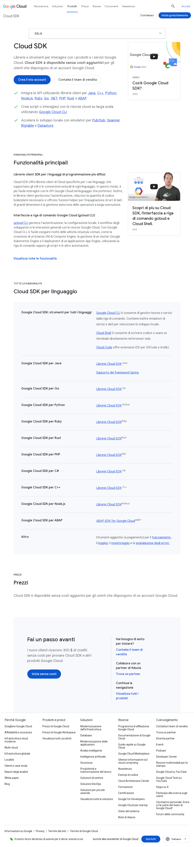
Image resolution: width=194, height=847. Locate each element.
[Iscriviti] (150, 839)
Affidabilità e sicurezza (18, 732)
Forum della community (170, 814)
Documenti (111, 6)
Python (110, 93)
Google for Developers (131, 799)
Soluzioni (57, 6)
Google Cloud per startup (133, 805)
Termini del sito (57, 831)
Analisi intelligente (91, 750)
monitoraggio (120, 543)
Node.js (27, 98)
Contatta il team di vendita (172, 726)
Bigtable (27, 126)
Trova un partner (128, 674)
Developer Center (166, 756)
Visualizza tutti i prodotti (56, 738)
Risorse (97, 6)
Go (46, 98)
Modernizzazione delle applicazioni (94, 743)
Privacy (40, 831)
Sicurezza (86, 762)
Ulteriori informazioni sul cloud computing (132, 761)
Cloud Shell (103, 333)
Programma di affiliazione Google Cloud (133, 728)
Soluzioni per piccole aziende (92, 791)
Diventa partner (165, 738)
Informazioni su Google (18, 831)
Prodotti (72, 6)
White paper (12, 777)
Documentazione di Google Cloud (134, 737)
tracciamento (161, 537)
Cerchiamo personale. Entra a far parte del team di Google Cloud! (172, 805)
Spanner (113, 120)
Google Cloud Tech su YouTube (169, 779)
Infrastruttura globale (17, 753)
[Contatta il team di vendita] (77, 79)
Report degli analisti (16, 771)
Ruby (38, 98)
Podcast (161, 750)
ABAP (82, 98)
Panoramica (41, 6)
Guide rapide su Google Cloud (132, 746)
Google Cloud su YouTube (171, 771)
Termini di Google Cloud (84, 831)
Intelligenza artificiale (93, 756)
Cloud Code (104, 347)
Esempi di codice (128, 774)
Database (86, 735)
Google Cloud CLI (53, 112)
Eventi (159, 744)
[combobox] (176, 839)
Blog (7, 783)
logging (103, 543)
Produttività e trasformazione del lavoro (95, 770)
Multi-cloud (11, 747)
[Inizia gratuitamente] (175, 15)
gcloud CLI (21, 223)
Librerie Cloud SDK (109, 364)
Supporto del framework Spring (117, 373)
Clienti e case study (16, 765)
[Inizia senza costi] (44, 674)
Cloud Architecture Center (133, 780)
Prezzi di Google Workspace (59, 732)
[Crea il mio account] (32, 79)
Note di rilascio (126, 817)
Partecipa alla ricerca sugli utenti (171, 794)
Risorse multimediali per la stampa (172, 764)
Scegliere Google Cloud (18, 726)
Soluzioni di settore (91, 777)
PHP (62, 98)
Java (91, 93)
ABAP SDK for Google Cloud (115, 521)
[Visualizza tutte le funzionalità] (35, 258)
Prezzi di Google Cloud (55, 726)
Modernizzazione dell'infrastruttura (90, 728)
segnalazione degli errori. (153, 543)
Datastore (45, 126)
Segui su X (162, 786)
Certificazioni (126, 793)
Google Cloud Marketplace (133, 753)
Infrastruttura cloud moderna (16, 740)
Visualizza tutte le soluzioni (96, 799)
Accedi (185, 6)
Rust (70, 98)
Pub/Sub (98, 120)
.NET (54, 98)
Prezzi (85, 6)
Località (9, 759)
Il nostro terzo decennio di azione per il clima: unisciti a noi (49, 839)
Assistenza (128, 6)
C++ (100, 93)
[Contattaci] (147, 15)
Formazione (125, 786)
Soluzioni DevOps (90, 783)
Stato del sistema (128, 811)
